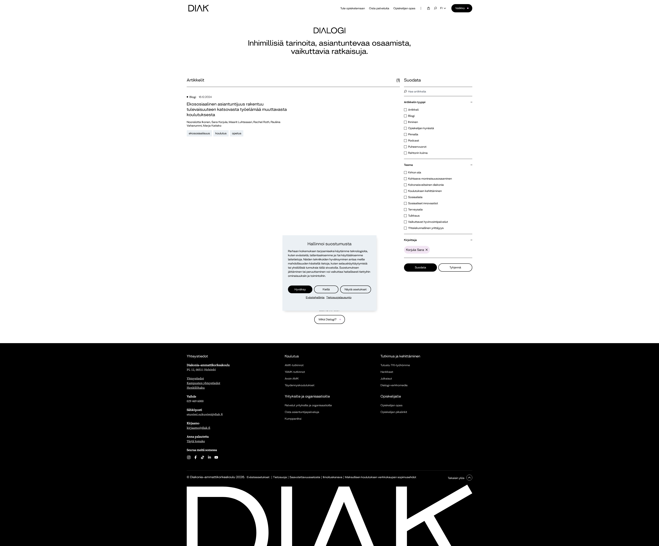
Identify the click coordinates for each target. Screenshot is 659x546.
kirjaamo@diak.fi (198, 428)
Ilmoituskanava (332, 477)
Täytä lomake (196, 441)
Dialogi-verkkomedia (394, 385)
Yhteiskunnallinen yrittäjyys (426, 228)
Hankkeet (386, 371)
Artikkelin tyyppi (414, 102)
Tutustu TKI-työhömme (395, 365)
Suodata (420, 267)
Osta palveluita (379, 8)
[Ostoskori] (428, 8)
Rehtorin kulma (418, 153)
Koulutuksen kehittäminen (425, 191)
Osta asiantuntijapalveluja (302, 412)
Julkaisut (386, 378)
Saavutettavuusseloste (305, 477)
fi (441, 8)
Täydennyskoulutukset (299, 385)
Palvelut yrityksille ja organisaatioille (308, 405)
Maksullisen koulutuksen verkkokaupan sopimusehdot (380, 477)
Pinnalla (413, 134)
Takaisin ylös (456, 478)
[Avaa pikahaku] (435, 8)
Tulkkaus (414, 215)
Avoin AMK (292, 378)
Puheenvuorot (417, 146)
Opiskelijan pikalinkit (393, 412)
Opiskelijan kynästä (421, 128)
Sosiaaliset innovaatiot (423, 203)
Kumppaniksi (293, 418)
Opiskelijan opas (404, 8)
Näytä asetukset (356, 289)
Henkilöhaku (196, 387)
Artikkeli (413, 109)
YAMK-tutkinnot (295, 371)
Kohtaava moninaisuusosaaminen (430, 178)
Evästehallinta (315, 297)
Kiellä (326, 289)
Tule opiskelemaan (352, 8)
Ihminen (413, 122)
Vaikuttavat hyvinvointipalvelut (428, 221)
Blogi (411, 115)
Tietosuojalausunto (338, 297)
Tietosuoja (280, 477)
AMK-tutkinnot (294, 365)
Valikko (460, 8)
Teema (408, 165)
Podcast (413, 140)
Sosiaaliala (415, 197)
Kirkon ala (414, 172)
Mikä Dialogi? (327, 319)
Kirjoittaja (410, 240)
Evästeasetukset (258, 477)
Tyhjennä (455, 267)
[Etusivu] (198, 8)
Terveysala (415, 209)
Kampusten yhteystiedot (203, 383)
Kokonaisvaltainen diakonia (426, 184)
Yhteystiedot (195, 378)
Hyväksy (300, 289)
